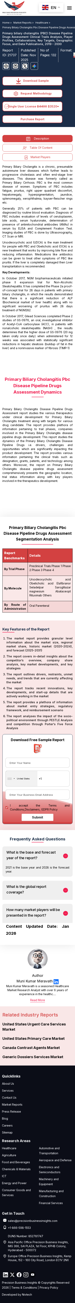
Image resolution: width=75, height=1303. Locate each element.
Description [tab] (41, 138)
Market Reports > (23, 22)
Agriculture (9, 1155)
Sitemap (7, 1132)
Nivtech (27, 1294)
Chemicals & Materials (16, 1169)
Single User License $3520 (32, 106)
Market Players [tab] (40, 157)
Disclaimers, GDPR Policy (41, 809)
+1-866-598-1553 (19, 1227)
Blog (5, 1118)
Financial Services (51, 1203)
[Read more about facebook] (19, 1275)
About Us (8, 1083)
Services (8, 1090)
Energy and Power (14, 1183)
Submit (37, 817)
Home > (7, 22)
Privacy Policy (49, 1287)
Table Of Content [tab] (41, 147)
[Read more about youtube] (33, 1275)
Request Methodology (36, 93)
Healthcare (9, 1148)
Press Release (11, 1111)
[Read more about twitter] (12, 1275)
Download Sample (35, 80)
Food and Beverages (16, 1162)
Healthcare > (42, 22)
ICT (4, 1176)
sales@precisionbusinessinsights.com (32, 1220)
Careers (7, 1125)
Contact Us (9, 1097)
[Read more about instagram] (26, 1275)
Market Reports (12, 1104)
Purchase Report (32, 119)
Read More (37, 1000)
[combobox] (21, 778)
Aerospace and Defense (55, 1160)
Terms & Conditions (24, 1287)
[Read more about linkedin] (56, 981)
